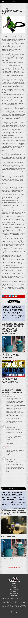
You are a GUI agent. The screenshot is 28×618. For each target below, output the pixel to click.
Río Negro (16, 601)
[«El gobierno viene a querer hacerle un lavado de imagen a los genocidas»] (13, 313)
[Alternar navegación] (3, 1)
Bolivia (12, 598)
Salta (16, 605)
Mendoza (15, 602)
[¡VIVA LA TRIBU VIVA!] (13, 525)
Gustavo (7, 446)
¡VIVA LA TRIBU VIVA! (8, 536)
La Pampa (23, 601)
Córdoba (4, 602)
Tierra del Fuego (23, 606)
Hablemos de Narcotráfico (10, 380)
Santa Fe (9, 605)
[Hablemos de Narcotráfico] (13, 368)
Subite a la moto (14, 591)
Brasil (21, 598)
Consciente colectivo (14, 589)
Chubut (4, 605)
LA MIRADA (14, 587)
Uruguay (8, 598)
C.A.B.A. (4, 601)
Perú (17, 598)
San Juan (9, 606)
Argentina (4, 598)
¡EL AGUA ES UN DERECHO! (10, 356)
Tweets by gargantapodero (14, 567)
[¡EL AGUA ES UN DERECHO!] (13, 344)
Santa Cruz (23, 605)
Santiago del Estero (15, 606)
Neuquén (9, 602)
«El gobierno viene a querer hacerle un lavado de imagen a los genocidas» (13, 328)
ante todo (14, 585)
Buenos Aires (3, 606)
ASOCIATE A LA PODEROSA (14, 593)
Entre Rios (9, 601)
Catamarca (23, 602)
